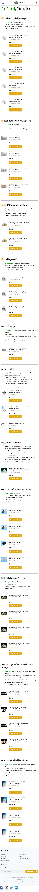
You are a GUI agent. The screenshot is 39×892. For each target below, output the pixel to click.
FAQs (10, 881)
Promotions (23, 854)
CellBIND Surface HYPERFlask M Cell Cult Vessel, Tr (19, 782)
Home (3, 854)
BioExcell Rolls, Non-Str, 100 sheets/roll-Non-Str (18, 740)
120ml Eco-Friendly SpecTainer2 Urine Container (19, 628)
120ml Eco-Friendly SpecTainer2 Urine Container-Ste (19, 644)
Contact (3, 858)
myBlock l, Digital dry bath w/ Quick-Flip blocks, (18, 391)
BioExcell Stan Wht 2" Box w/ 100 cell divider (18, 239)
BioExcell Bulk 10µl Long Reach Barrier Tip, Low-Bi (19, 52)
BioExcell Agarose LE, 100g (17, 277)
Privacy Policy (5, 860)
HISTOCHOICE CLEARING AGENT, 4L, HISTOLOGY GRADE (19, 469)
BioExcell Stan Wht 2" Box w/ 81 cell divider (19, 223)
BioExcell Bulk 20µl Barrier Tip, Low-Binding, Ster (18, 100)
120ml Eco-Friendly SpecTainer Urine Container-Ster (18, 612)
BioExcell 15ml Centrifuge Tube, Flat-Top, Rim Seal (19, 152)
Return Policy (26, 881)
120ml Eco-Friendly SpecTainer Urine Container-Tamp (18, 596)
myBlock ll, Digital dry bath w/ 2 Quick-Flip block (19, 407)
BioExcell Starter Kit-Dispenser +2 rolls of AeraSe (18, 724)
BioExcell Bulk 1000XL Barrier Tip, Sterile (18, 84)
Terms (6, 881)
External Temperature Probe (17, 423)
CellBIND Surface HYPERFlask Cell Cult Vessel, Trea (18, 798)
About (21, 856)
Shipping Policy (17, 881)
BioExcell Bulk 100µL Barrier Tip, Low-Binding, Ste (18, 36)
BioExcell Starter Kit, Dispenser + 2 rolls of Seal (18, 692)
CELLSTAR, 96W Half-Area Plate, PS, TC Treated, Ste (19, 509)
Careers (3, 856)
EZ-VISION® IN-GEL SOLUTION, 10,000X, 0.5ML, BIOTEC (18, 348)
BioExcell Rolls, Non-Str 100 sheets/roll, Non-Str (17, 708)
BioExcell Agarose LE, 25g (17, 307)
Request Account (24, 858)
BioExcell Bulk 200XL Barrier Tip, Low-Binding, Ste (18, 68)
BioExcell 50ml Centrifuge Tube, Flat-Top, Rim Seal (19, 136)
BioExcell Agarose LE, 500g (17, 292)
